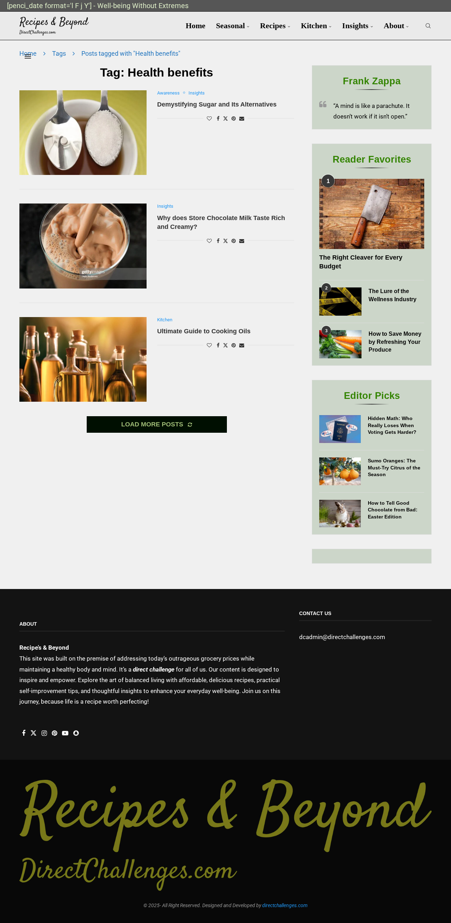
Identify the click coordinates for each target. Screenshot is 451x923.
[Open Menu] (28, 56)
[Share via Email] (241, 118)
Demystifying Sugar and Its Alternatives (217, 104)
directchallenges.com (285, 905)
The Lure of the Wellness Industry (392, 295)
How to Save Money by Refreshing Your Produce (395, 342)
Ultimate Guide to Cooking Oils (204, 331)
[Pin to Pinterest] (233, 118)
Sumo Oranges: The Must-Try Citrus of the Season (394, 467)
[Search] (428, 26)
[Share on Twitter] (225, 118)
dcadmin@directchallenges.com (342, 636)
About (394, 25)
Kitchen (314, 25)
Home (195, 25)
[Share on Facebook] (218, 118)
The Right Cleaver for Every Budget (360, 262)
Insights (355, 25)
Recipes (273, 25)
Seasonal (230, 25)
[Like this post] (209, 118)
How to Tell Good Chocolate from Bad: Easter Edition (393, 510)
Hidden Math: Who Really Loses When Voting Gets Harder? (392, 425)
